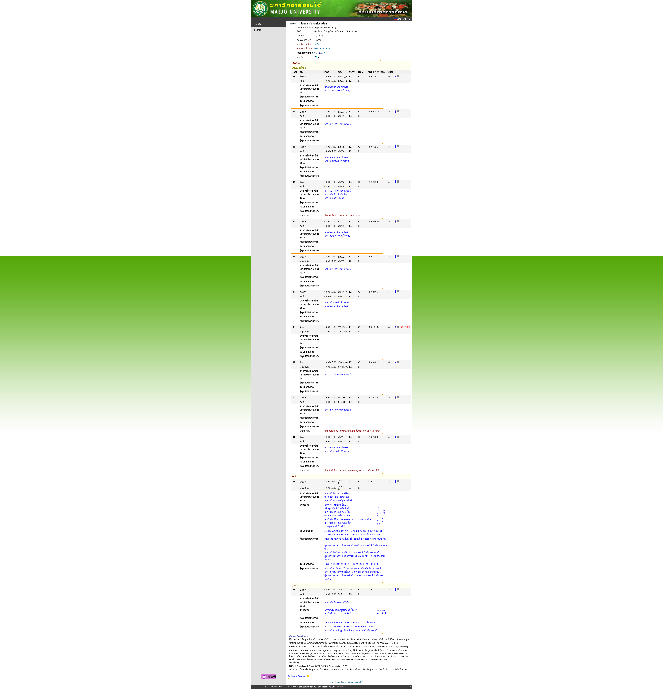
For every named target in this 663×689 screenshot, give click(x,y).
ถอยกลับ (257, 30)
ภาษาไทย (402, 19)
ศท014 (317, 48)
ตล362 (317, 44)
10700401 (327, 48)
